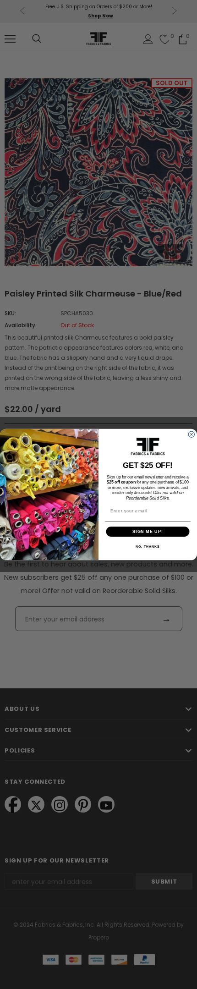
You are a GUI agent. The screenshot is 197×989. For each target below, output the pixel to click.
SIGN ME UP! (147, 531)
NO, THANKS (147, 547)
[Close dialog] (191, 434)
